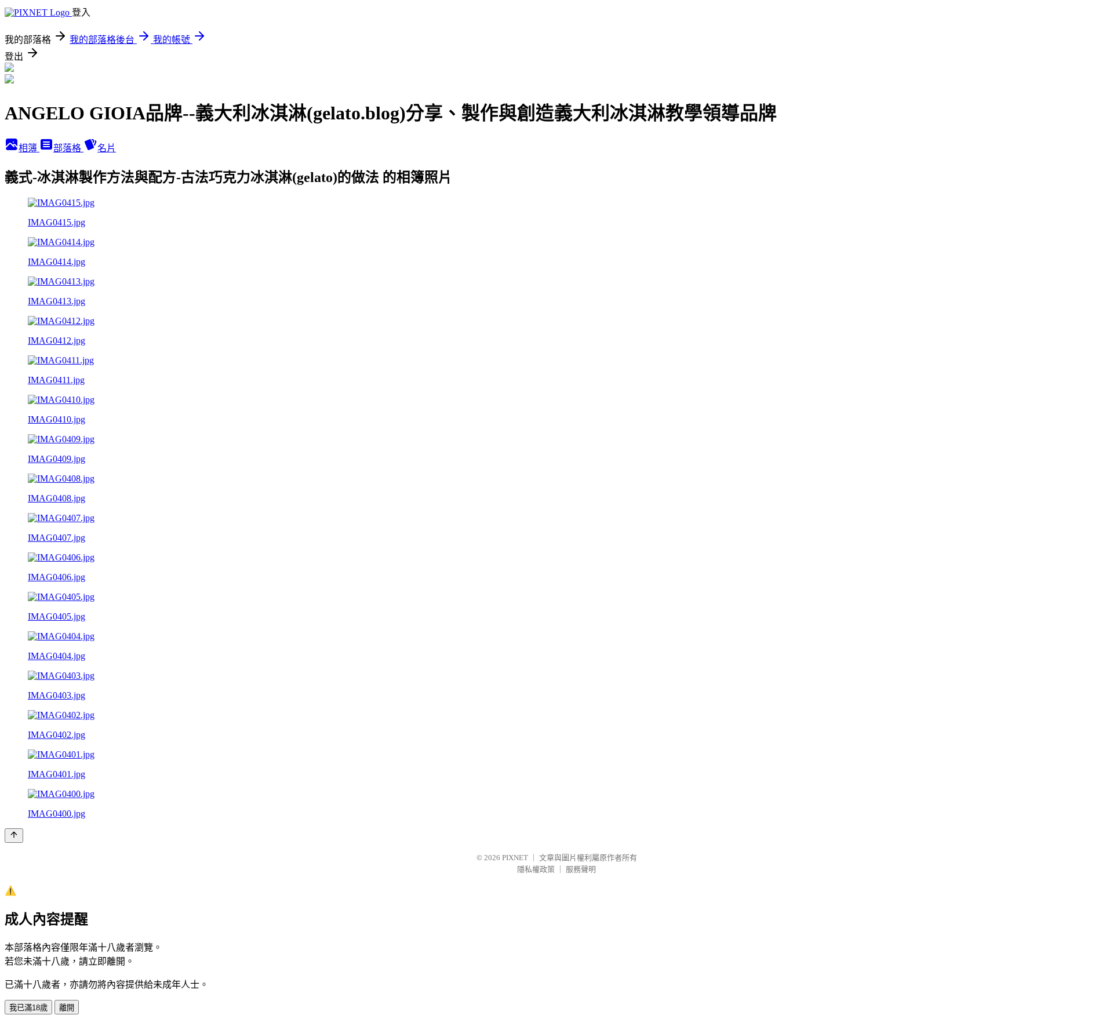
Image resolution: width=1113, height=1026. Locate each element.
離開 (66, 1007)
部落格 (68, 148)
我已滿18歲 (28, 1007)
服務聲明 (581, 869)
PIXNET (515, 857)
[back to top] (14, 835)
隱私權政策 (536, 869)
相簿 (29, 148)
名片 (106, 148)
